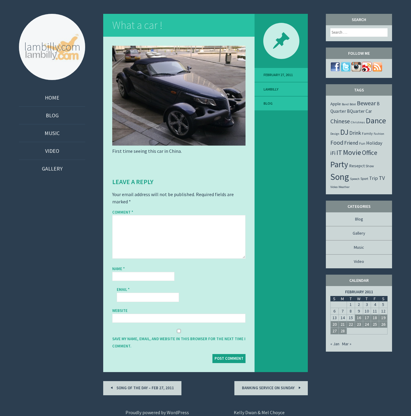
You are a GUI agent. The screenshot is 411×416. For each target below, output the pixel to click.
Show (370, 166)
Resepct (357, 165)
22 (351, 324)
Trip (373, 178)
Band (345, 104)
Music (52, 133)
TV (382, 177)
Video (52, 150)
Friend (351, 143)
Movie (352, 152)
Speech (355, 179)
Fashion (379, 134)
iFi (332, 152)
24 (367, 324)
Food (336, 142)
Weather (344, 187)
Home (52, 97)
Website (120, 310)
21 (343, 324)
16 (359, 317)
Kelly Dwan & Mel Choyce (259, 412)
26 (383, 324)
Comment (122, 212)
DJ (344, 132)
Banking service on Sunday (268, 387)
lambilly (271, 89)
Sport (364, 178)
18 (375, 317)
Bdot (353, 104)
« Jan (334, 344)
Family (367, 133)
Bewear (366, 103)
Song (339, 176)
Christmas (358, 122)
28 (343, 331)
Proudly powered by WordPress (157, 412)
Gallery (52, 168)
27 (334, 331)
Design (334, 134)
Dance (376, 120)
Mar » (346, 344)
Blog (52, 115)
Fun (362, 143)
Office (369, 153)
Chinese (340, 121)
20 (334, 324)
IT (339, 152)
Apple (335, 103)
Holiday (374, 143)
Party (339, 164)
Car (369, 111)
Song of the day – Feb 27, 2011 (145, 387)
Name (118, 268)
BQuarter (356, 111)
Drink (355, 133)
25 (375, 324)
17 (367, 317)
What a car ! (137, 25)
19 (383, 317)
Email (123, 289)
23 (359, 324)
